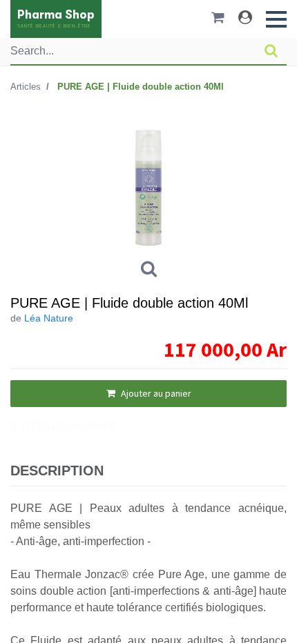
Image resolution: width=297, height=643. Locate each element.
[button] (276, 19)
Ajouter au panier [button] (155, 393)
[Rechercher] (271, 51)
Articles (25, 86)
